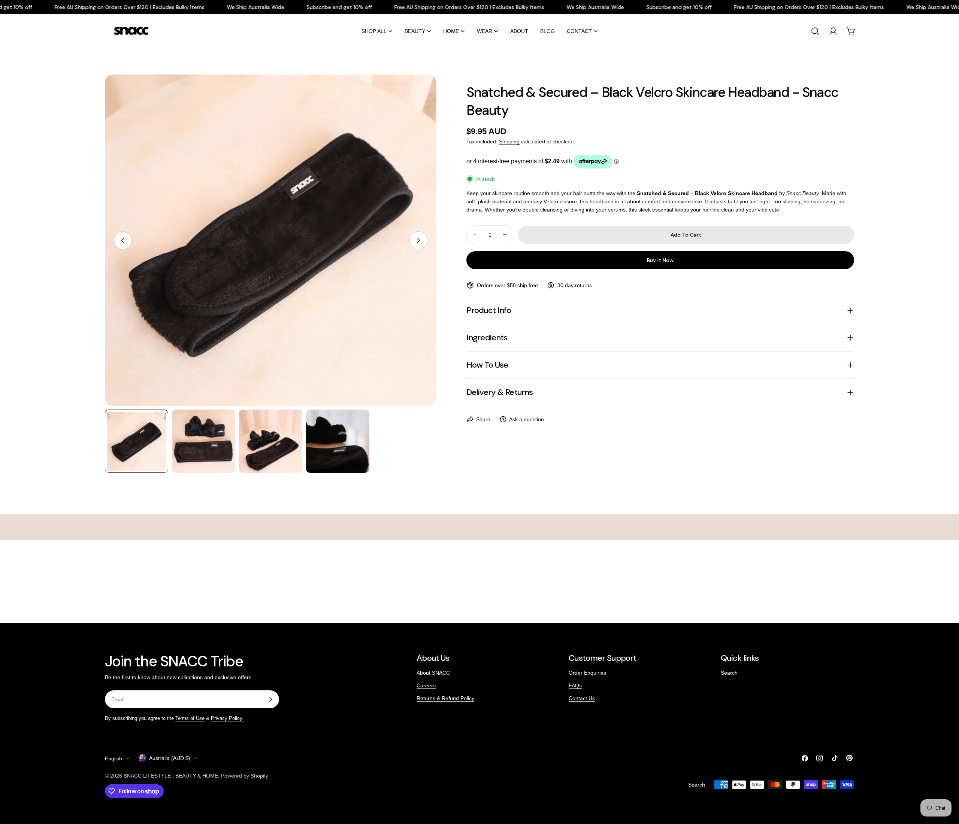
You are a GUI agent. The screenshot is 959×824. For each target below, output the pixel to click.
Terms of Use (190, 718)
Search (729, 673)
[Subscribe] (270, 699)
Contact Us (582, 698)
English (113, 758)
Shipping (509, 142)
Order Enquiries (587, 673)
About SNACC (433, 673)
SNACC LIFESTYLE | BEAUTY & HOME (171, 776)
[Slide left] (123, 240)
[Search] (815, 31)
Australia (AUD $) (169, 758)
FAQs (575, 685)
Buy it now (660, 260)
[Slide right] (418, 240)
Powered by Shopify (244, 776)
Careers (426, 685)
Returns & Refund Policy (445, 698)
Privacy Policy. (227, 718)
